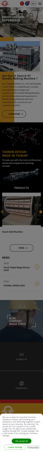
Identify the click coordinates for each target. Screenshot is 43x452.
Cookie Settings (15, 447)
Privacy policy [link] (33, 447)
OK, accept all (21, 441)
